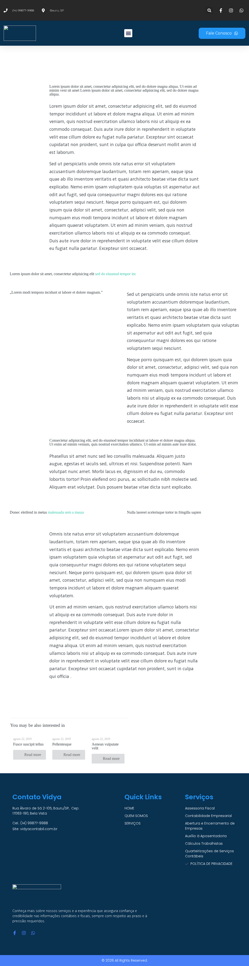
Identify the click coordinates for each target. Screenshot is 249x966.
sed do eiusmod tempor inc (115, 274)
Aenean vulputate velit (105, 746)
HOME (129, 808)
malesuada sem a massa (66, 512)
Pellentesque (61, 744)
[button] (209, 10)
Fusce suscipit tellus (28, 744)
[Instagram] (24, 933)
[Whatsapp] (33, 933)
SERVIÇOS (132, 823)
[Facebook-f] (14, 933)
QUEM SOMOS (136, 815)
